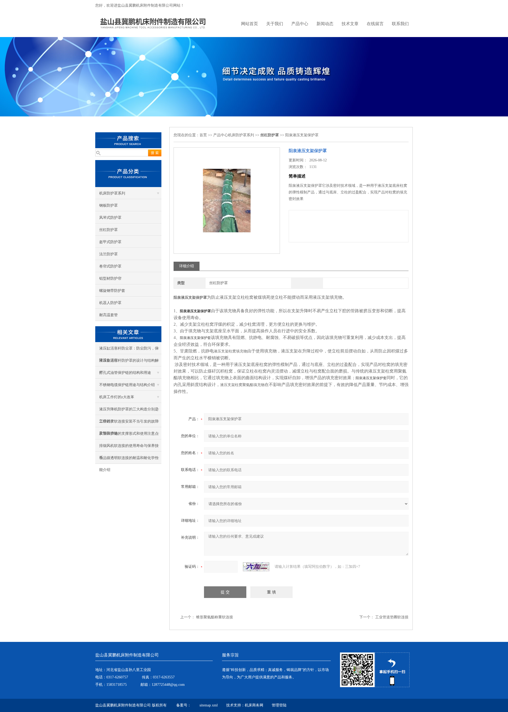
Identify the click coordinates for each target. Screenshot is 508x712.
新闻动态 (324, 23)
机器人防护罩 (110, 303)
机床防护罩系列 (112, 193)
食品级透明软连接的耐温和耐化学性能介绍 (128, 460)
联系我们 (400, 23)
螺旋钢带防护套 (112, 291)
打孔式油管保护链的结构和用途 (125, 373)
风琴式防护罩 (110, 218)
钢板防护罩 (108, 205)
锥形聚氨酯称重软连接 (214, 617)
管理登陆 (279, 705)
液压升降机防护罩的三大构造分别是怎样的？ (128, 411)
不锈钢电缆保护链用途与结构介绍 (127, 385)
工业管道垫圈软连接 (392, 617)
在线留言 (375, 23)
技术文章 (350, 23)
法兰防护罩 (108, 254)
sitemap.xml (208, 705)
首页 (203, 135)
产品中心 (299, 23)
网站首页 (249, 23)
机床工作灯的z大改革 (116, 397)
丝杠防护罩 (108, 230)
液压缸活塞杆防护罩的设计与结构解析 (128, 362)
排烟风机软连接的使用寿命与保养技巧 (128, 448)
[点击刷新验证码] (256, 566)
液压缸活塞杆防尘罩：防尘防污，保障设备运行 (128, 350)
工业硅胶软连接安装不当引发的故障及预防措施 (128, 423)
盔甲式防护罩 (110, 242)
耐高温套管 (108, 315)
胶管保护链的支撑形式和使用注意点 (128, 434)
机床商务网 (254, 705)
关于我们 (274, 23)
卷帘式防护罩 (110, 266)
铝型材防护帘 (110, 278)
